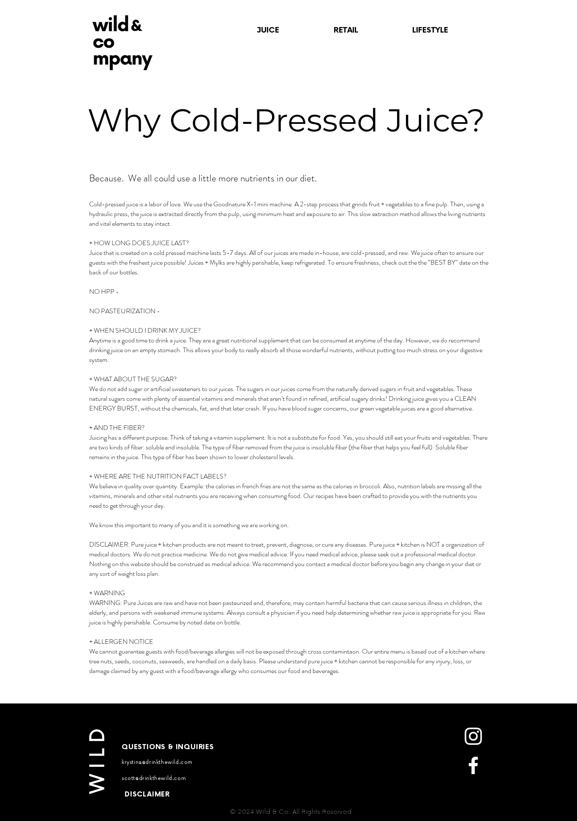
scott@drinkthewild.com (154, 778)
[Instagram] (473, 736)
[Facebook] (473, 765)
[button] (267, 30)
